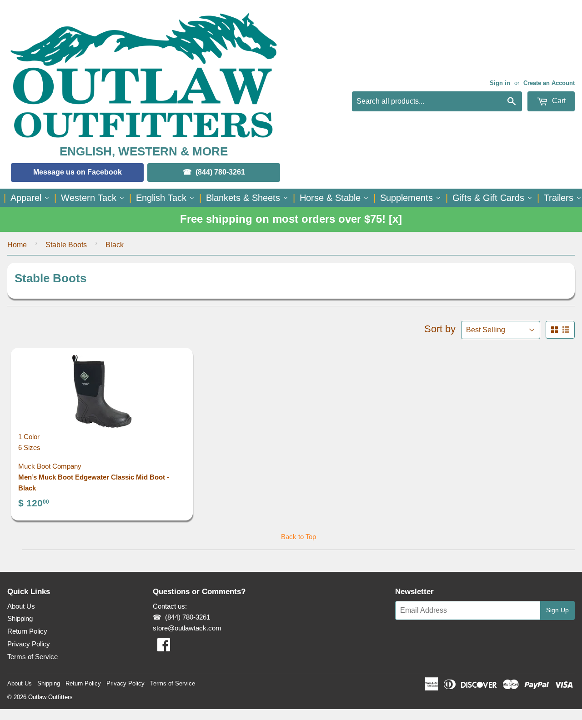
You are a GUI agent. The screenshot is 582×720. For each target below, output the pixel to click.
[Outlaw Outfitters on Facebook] (164, 647)
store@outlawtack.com (187, 628)
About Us (21, 606)
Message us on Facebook (77, 172)
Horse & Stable (331, 198)
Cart (558, 101)
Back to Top (298, 536)
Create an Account (549, 83)
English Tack (162, 198)
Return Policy (27, 631)
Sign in (500, 83)
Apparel (27, 198)
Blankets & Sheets (244, 198)
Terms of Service (32, 656)
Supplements (408, 198)
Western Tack (90, 198)
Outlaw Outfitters (50, 697)
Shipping (20, 618)
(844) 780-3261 (220, 172)
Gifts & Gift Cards (489, 198)
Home (17, 245)
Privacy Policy (28, 644)
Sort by (440, 329)
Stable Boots (66, 245)
